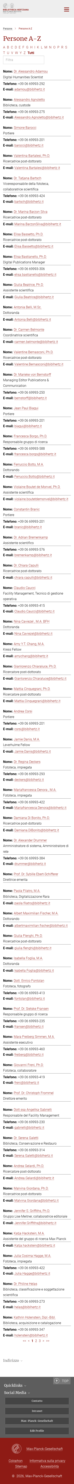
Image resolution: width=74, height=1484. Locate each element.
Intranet (37, 1410)
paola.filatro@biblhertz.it (32, 903)
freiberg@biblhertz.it (29, 1055)
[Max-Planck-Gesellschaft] (19, 1449)
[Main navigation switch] (66, 9)
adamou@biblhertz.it (29, 89)
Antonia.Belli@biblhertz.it (32, 319)
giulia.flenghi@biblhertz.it (32, 948)
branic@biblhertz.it (28, 527)
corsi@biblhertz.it (27, 729)
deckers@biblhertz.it (29, 780)
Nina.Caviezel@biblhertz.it (33, 634)
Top (65, 1381)
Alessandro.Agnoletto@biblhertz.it (39, 117)
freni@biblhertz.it (26, 1083)
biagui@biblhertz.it (28, 426)
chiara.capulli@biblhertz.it (33, 578)
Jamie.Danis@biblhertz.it (32, 751)
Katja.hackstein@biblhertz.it (34, 1245)
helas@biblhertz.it (27, 1307)
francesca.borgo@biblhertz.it (35, 454)
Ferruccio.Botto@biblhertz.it (34, 477)
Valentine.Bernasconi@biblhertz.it (38, 364)
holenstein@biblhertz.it (31, 1335)
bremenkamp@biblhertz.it (33, 555)
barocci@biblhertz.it (28, 145)
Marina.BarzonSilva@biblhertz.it (37, 224)
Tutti (31, 53)
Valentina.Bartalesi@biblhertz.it (37, 168)
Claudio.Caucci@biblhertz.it (34, 611)
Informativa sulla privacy (47, 1461)
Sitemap (21, 1466)
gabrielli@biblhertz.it (29, 1128)
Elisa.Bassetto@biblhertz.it (33, 246)
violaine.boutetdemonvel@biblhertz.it (41, 499)
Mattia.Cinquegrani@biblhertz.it (37, 701)
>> (47, 1341)
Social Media (15, 1393)
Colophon (16, 1461)
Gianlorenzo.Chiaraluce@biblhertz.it (40, 678)
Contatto (37, 1400)
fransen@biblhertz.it (29, 1027)
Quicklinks (13, 1385)
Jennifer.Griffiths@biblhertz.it (35, 1223)
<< (24, 1341)
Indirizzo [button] (11, 1360)
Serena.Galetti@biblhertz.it (33, 1156)
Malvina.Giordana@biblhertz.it (36, 1200)
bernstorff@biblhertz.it (30, 398)
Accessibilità (49, 1466)
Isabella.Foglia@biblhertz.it (34, 971)
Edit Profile (37, 1430)
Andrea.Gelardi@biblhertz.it (34, 1178)
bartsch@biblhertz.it (29, 202)
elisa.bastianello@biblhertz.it (35, 275)
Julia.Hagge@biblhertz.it (32, 1273)
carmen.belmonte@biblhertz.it (36, 342)
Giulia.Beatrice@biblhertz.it (34, 297)
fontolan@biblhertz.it (29, 999)
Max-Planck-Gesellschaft (37, 1420)
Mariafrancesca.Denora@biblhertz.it (40, 808)
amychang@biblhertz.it (31, 656)
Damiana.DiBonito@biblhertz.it (36, 830)
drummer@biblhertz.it (30, 864)
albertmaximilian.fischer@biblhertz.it (41, 926)
